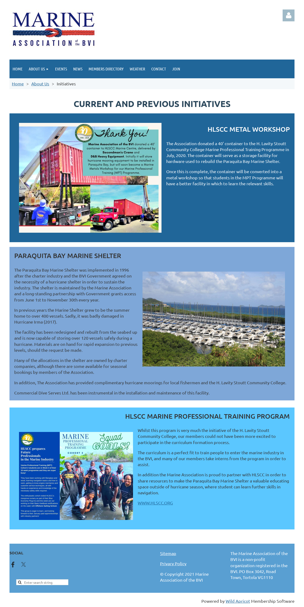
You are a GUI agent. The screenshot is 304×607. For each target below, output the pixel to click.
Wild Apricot (238, 600)
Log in (288, 15)
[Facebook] (13, 564)
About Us (40, 83)
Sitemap (168, 553)
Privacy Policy (173, 563)
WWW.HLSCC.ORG (155, 502)
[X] (23, 564)
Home (18, 83)
